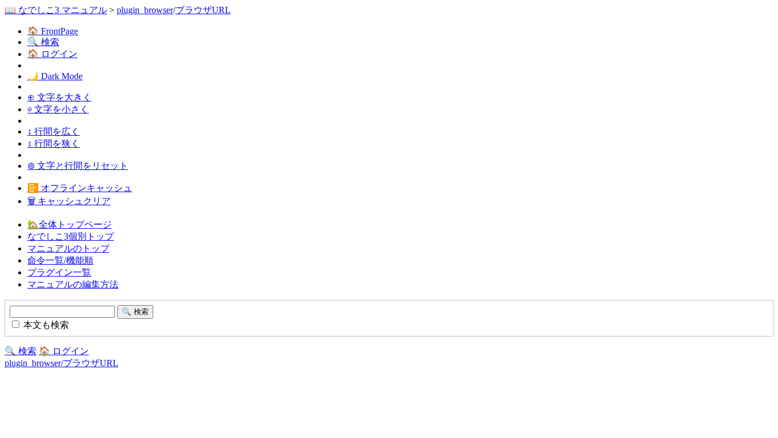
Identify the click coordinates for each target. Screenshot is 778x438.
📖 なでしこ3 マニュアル (56, 10)
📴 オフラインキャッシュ (79, 188)
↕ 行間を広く (53, 131)
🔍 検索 (43, 42)
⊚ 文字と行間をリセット (77, 166)
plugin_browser (145, 10)
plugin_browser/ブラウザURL (61, 363)
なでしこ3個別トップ (70, 236)
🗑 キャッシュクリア (68, 201)
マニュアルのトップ (68, 248)
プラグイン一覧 (59, 272)
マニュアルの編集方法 (72, 284)
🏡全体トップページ (69, 224)
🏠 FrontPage (52, 31)
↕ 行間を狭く (53, 143)
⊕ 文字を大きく (59, 97)
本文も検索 (45, 325)
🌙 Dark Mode (55, 76)
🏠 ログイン (52, 54)
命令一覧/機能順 (60, 260)
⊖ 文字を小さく (58, 109)
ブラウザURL (203, 10)
